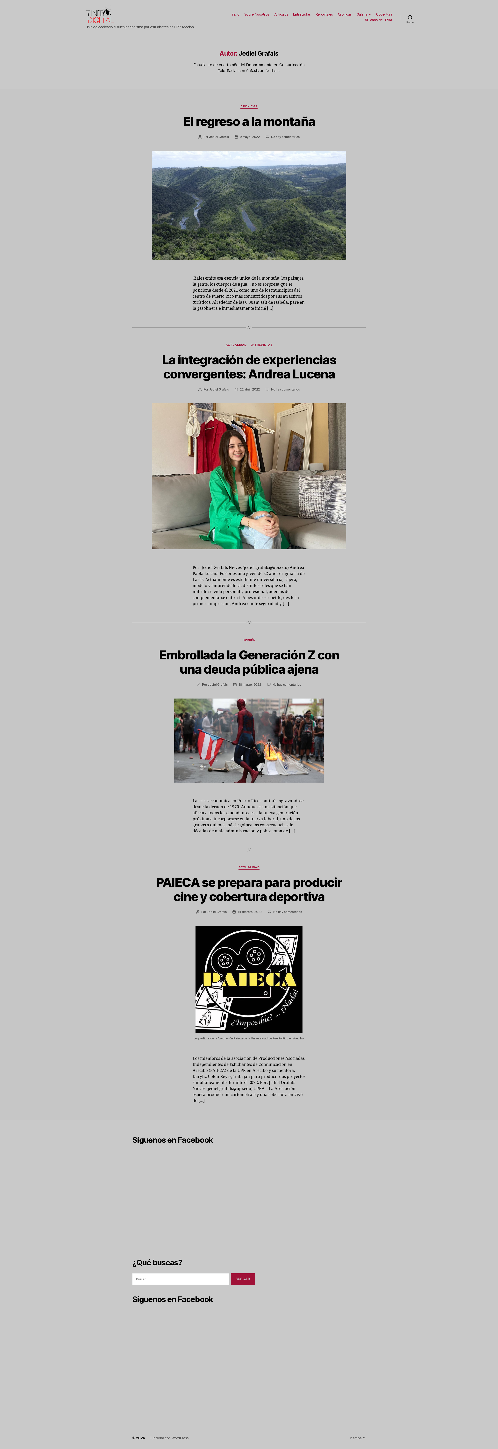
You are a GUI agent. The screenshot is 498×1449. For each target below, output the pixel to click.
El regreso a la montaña (249, 121)
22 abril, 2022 (250, 389)
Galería (362, 14)
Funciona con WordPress (169, 1438)
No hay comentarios (285, 137)
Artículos (281, 14)
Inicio (235, 14)
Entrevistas (302, 14)
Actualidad (236, 345)
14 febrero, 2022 (250, 912)
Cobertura (384, 14)
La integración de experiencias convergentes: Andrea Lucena (249, 366)
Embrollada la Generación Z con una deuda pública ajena (249, 662)
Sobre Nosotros (256, 14)
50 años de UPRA (378, 20)
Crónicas (345, 14)
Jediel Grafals (219, 137)
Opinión (249, 640)
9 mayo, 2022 (250, 137)
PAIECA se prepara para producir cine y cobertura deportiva (249, 889)
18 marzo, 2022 (249, 684)
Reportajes (324, 14)
